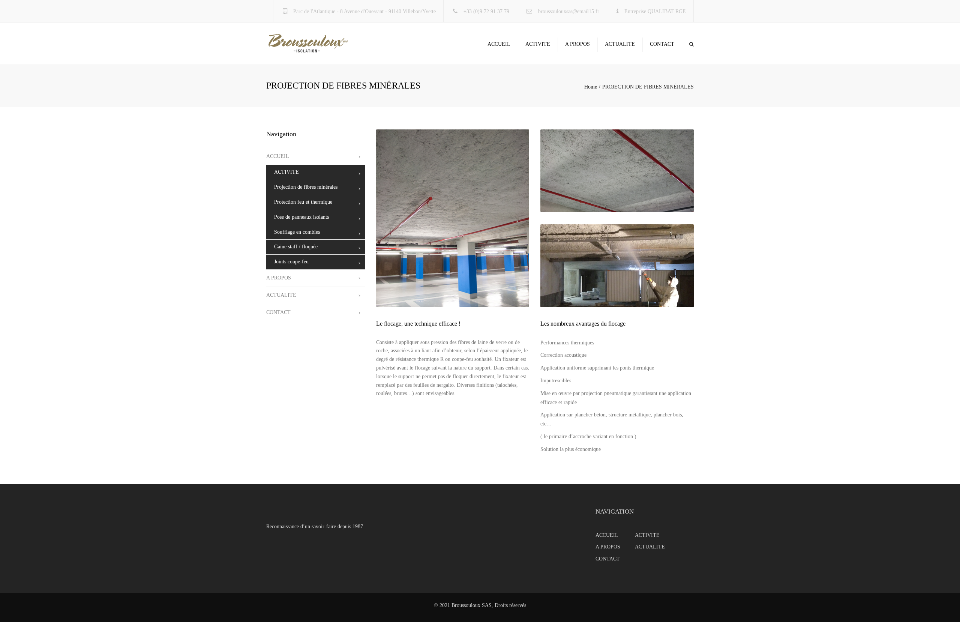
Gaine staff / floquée (296, 246)
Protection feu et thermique (303, 202)
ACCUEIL (499, 44)
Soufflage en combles (297, 232)
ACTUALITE (620, 44)
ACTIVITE (537, 44)
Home (590, 87)
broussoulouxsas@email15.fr (568, 11)
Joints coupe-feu (291, 261)
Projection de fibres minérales (306, 187)
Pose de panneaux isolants (301, 217)
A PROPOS (577, 44)
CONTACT (662, 44)
